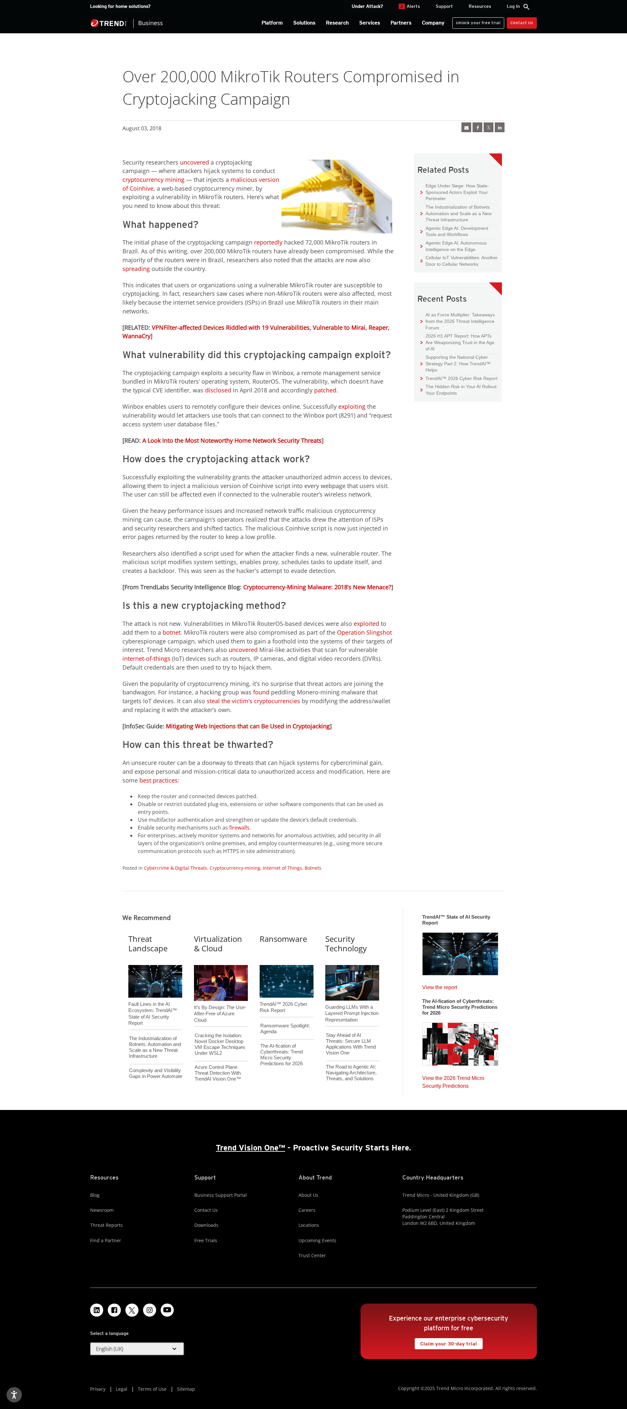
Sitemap (186, 1389)
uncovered (194, 162)
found (261, 692)
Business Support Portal (220, 1195)
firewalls (239, 827)
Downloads (206, 1225)
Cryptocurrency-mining (235, 868)
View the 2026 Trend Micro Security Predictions (453, 1080)
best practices (158, 780)
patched (325, 390)
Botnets (313, 868)
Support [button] (444, 6)
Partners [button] (401, 23)
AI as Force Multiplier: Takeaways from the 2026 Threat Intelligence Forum (458, 321)
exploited (366, 623)
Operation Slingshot (364, 632)
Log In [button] (513, 6)
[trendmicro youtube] (167, 1310)
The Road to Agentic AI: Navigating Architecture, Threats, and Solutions (351, 1072)
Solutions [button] (304, 23)
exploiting (351, 406)
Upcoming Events (317, 1240)
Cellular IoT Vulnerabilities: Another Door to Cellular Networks (459, 261)
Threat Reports (106, 1225)
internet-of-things (146, 658)
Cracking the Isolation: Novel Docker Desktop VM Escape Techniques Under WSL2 (220, 1044)
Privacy (97, 1389)
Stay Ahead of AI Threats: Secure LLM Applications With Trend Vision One (351, 1043)
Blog (95, 1195)
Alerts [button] (410, 6)
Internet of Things (282, 868)
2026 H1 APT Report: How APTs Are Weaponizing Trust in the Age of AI (457, 342)
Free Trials (205, 1240)
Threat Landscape (148, 943)
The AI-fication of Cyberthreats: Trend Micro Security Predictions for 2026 (281, 1054)
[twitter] (488, 127)
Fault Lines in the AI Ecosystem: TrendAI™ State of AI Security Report (152, 1003)
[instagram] (149, 1310)
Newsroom (102, 1210)
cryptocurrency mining (153, 179)
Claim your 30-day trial (446, 1342)
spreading (136, 269)
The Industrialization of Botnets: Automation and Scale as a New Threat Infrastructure (456, 213)
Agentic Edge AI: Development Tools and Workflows (454, 231)
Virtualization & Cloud (218, 943)
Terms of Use (152, 1389)
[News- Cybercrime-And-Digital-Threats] (466, 127)
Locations (308, 1225)
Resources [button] (480, 6)
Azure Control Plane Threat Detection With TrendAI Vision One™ (218, 1073)
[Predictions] (460, 1042)
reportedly (268, 242)
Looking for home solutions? (120, 6)
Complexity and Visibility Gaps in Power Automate (155, 1073)
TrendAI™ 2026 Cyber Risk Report (461, 378)
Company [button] (433, 23)
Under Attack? (367, 6)
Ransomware (283, 938)
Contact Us (521, 22)
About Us (308, 1195)
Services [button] (369, 23)
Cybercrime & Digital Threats (175, 868)
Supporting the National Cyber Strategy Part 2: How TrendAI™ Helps (455, 363)
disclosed (218, 390)
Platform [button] (272, 23)
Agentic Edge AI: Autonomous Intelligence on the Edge (454, 246)
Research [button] (337, 23)
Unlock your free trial (476, 21)
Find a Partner (105, 1240)
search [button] (526, 7)
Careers (306, 1210)
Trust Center (312, 1255)
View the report (439, 985)
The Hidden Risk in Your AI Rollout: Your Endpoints (459, 390)
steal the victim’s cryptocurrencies (253, 701)
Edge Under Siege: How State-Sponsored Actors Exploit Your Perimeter (455, 192)
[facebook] (477, 127)
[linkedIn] (500, 127)
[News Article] (460, 951)
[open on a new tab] (131, 1310)
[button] (137, 1348)
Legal (121, 1389)
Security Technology (346, 943)
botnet (172, 632)
